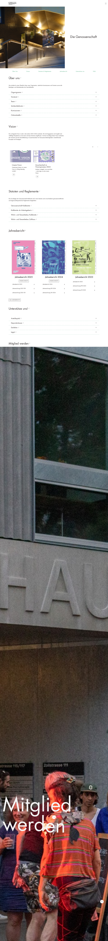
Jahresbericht (63, 71)
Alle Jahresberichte (14, 300)
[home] (12, 3)
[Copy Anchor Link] (20, 78)
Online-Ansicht (24, 280)
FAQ (94, 71)
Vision (28, 71)
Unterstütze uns (80, 71)
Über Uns (15, 71)
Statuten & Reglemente (44, 71)
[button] (105, 3)
